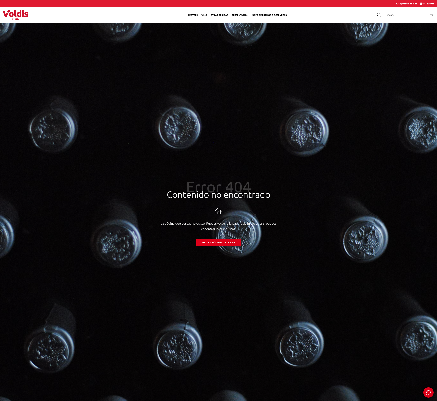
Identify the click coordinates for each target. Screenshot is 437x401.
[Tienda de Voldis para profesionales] (15, 15)
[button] (428, 392)
